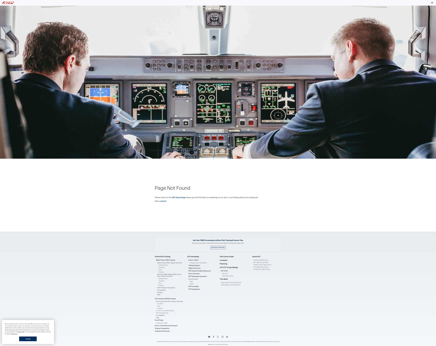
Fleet (191, 281)
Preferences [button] (14, 333)
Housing (159, 292)
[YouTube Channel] (209, 337)
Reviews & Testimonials (260, 260)
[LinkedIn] (227, 337)
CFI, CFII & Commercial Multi (165, 310)
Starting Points (163, 265)
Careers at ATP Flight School (262, 264)
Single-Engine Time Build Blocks (231, 282)
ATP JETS (224, 271)
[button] (432, 2)
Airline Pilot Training (162, 256)
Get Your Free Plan (218, 247)
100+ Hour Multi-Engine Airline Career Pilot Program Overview (169, 275)
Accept (28, 339)
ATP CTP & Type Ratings (229, 267)
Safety (192, 284)
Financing (223, 264)
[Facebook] (213, 337)
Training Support (194, 265)
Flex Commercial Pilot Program (165, 299)
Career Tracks (193, 260)
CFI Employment (194, 289)
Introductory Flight (161, 323)
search (163, 201)
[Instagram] (222, 337)
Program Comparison (162, 328)
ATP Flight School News (260, 262)
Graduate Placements (162, 331)
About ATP (256, 256)
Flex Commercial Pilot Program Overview (169, 301)
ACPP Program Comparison (166, 287)
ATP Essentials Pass (162, 313)
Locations (161, 267)
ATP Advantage (193, 256)
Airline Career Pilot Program (165, 260)
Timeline (161, 272)
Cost (159, 269)
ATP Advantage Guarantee (197, 276)
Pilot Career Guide (227, 256)
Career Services (194, 273)
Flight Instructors (194, 268)
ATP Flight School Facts (260, 267)
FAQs (158, 294)
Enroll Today (159, 320)
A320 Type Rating (227, 276)
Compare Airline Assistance (198, 263)
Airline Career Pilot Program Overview (169, 263)
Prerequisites (161, 290)
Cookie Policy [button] (20, 331)
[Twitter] (218, 337)
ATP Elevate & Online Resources (199, 271)
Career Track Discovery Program (166, 325)
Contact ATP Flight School (261, 269)
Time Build (224, 279)
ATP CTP (225, 273)
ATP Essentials (193, 286)
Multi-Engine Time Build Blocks (230, 285)
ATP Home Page (179, 197)
